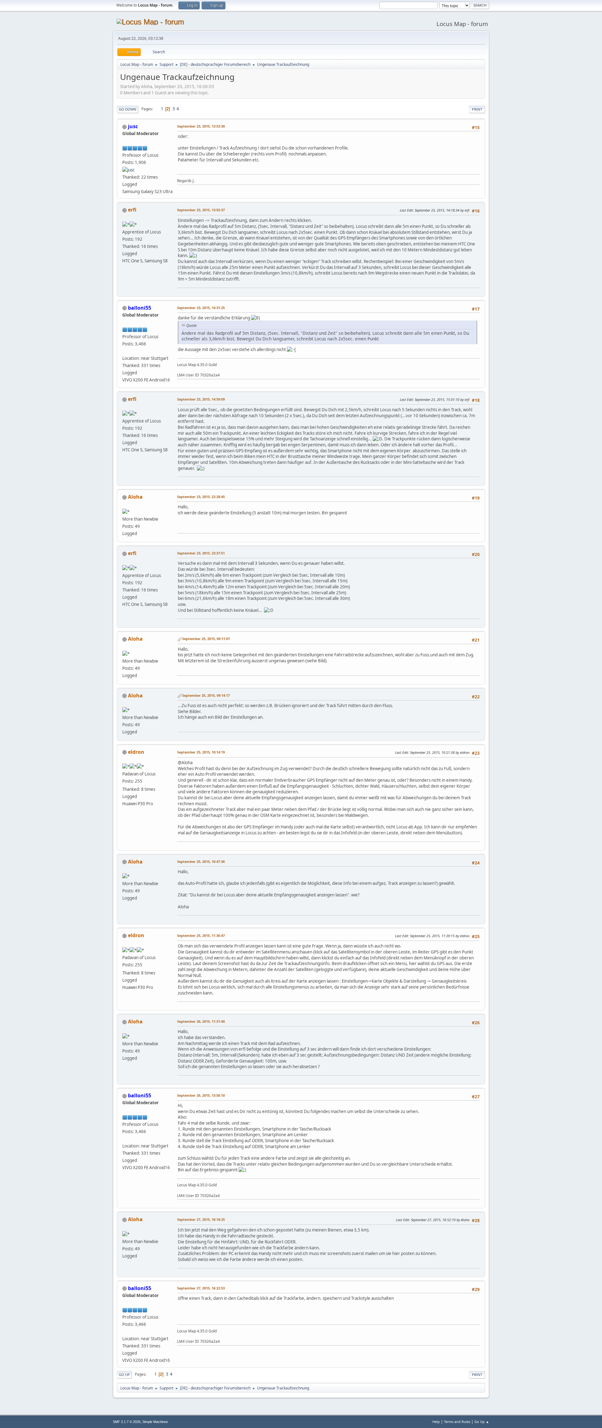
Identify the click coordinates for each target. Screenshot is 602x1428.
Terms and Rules (457, 1421)
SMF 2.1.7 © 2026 (126, 1422)
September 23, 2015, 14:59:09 (201, 399)
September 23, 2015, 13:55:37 (201, 209)
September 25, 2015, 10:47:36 (201, 861)
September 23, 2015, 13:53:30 (201, 126)
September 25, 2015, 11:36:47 (201, 935)
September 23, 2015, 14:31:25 (201, 307)
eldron (136, 751)
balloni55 (139, 307)
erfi (132, 209)
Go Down (127, 109)
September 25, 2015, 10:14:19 (201, 752)
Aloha (135, 496)
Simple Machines (155, 1422)
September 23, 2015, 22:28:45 (201, 496)
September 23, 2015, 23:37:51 (201, 553)
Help (436, 1421)
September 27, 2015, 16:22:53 (201, 1288)
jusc (133, 126)
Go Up (124, 1374)
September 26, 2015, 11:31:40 (201, 1021)
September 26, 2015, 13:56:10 (201, 1095)
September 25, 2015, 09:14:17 (206, 695)
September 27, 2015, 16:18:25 (201, 1219)
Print (477, 109)
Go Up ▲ (481, 1421)
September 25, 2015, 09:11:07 (206, 638)
